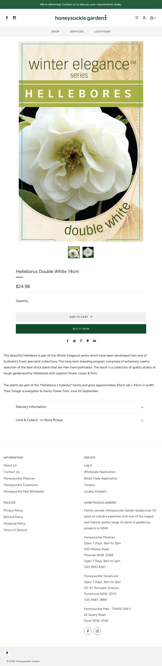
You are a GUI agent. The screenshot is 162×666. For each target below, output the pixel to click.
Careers (89, 485)
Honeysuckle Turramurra (21, 485)
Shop (55, 31)
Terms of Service (15, 530)
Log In (88, 465)
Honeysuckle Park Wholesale (24, 491)
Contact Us (12, 472)
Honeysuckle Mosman (19, 478)
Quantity (22, 301)
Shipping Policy (14, 523)
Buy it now (81, 328)
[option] (81, 141)
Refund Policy (13, 517)
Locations (102, 31)
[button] (74, 252)
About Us (10, 465)
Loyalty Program (95, 491)
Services (77, 31)
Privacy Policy (13, 510)
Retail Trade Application (101, 478)
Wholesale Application (100, 472)
